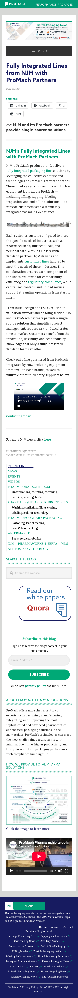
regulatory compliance (44, 282)
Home (43, 927)
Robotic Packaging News (21, 971)
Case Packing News (24, 941)
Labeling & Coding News (19, 956)
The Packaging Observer (55, 976)
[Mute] (60, 871)
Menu (42, 51)
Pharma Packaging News (39, 31)
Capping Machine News (54, 936)
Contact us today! (19, 416)
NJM (24, 451)
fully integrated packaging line (29, 170)
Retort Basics (17, 966)
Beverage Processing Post (21, 936)
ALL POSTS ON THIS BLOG (28, 548)
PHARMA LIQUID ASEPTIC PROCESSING (38, 502)
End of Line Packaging (53, 946)
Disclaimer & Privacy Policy (23, 987)
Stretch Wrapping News (24, 976)
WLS (64, 543)
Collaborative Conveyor (22, 946)
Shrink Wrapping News (53, 971)
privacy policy (35, 686)
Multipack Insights (54, 966)
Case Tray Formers (50, 941)
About (55, 927)
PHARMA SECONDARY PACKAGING (35, 517)
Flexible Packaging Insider (47, 951)
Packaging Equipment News (21, 961)
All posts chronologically (39, 455)
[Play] (11, 871)
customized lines (36, 261)
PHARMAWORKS (31, 543)
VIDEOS (14, 481)
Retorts (34, 966)
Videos (32, 451)
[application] (39, 856)
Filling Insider (20, 951)
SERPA (52, 543)
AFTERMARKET (20, 533)
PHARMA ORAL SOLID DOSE (29, 486)
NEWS (12, 471)
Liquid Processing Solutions (53, 956)
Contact (68, 927)
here (47, 439)
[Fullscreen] (67, 871)
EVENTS (14, 476)
